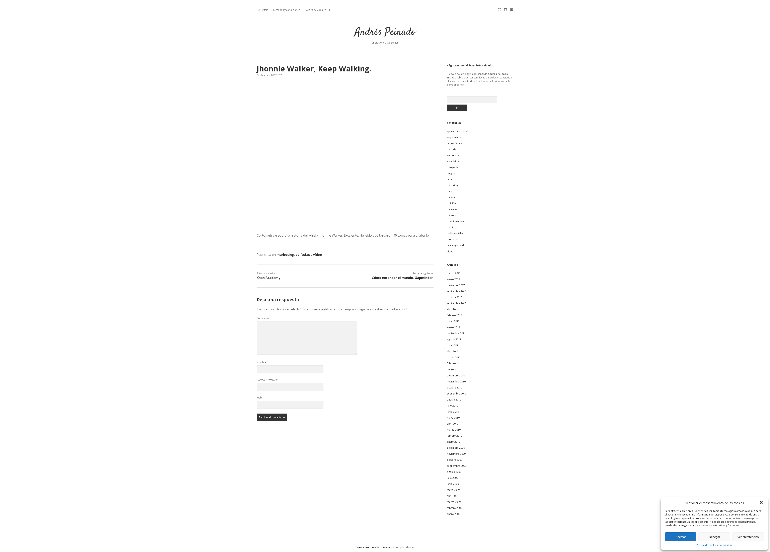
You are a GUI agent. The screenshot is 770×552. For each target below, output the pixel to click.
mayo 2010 (453, 417)
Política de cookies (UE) (318, 10)
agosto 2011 (454, 339)
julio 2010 (452, 405)
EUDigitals (262, 10)
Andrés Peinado (385, 32)
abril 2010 (452, 423)
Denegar (714, 537)
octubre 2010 (454, 387)
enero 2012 (453, 327)
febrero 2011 (454, 363)
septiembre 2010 (456, 393)
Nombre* (262, 362)
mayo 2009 (453, 490)
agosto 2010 (454, 399)
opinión (451, 203)
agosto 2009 (454, 472)
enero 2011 (453, 369)
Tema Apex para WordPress (372, 547)
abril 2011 (452, 351)
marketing (285, 254)
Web (259, 397)
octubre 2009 (454, 460)
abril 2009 (452, 496)
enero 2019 (453, 279)
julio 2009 (452, 478)
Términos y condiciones (286, 10)
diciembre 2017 (456, 285)
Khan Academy (268, 277)
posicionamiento (456, 221)
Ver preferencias (748, 537)
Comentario (263, 318)
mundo (451, 191)
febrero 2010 (454, 435)
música (451, 197)
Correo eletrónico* (268, 380)
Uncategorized (455, 245)
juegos (451, 173)
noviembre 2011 (456, 333)
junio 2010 (453, 411)
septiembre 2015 (456, 303)
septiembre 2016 (456, 291)
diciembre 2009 (456, 447)
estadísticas (453, 161)
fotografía (452, 167)
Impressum (726, 545)
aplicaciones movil (457, 131)
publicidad (453, 227)
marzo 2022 (454, 273)
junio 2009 (453, 484)
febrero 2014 (454, 315)
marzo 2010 (454, 429)
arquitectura (454, 137)
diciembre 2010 (456, 375)
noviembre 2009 (456, 453)
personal (452, 215)
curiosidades (454, 143)
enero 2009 (453, 514)
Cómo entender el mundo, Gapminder (402, 277)
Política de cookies (707, 545)
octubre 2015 (454, 297)
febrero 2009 (454, 508)
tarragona (452, 239)
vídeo (317, 254)
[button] (761, 502)
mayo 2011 (453, 345)
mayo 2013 (453, 321)
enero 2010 (453, 441)
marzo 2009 (454, 502)
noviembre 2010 (456, 381)
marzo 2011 (454, 357)
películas (303, 254)
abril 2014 (452, 309)
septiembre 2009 (456, 466)
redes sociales (455, 233)
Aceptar (681, 537)
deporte (451, 149)
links (449, 179)
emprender (453, 155)
